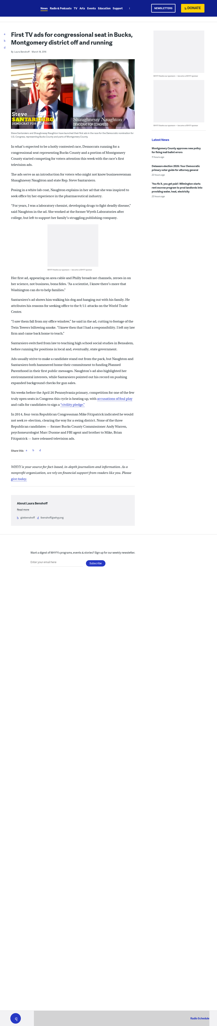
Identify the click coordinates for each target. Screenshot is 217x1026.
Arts (82, 8)
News (44, 8)
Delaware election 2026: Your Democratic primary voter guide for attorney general (176, 168)
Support (118, 8)
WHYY (20, 8)
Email (40, 450)
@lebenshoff (27, 517)
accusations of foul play (114, 399)
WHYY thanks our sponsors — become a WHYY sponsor (69, 269)
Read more (23, 509)
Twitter (33, 450)
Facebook (26, 450)
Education (104, 8)
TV (75, 8)
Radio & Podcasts (61, 8)
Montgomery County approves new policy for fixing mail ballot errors (176, 150)
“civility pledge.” (72, 405)
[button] (15, 1018)
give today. (19, 479)
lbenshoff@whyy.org (52, 517)
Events (91, 8)
